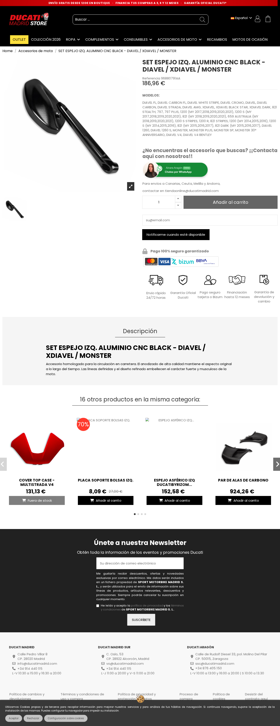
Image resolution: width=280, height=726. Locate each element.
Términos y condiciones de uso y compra (82, 696)
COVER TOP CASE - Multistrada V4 (37, 482)
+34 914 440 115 (30, 668)
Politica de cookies (221, 696)
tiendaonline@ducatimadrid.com (192, 190)
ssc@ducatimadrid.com (214, 663)
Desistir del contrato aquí (256, 696)
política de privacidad (147, 605)
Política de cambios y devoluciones (26, 696)
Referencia (151, 78)
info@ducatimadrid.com (37, 663)
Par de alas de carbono (243, 480)
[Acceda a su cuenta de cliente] (258, 19)
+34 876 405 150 (208, 668)
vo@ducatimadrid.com (125, 663)
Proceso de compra (189, 696)
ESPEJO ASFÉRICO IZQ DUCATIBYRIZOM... (174, 482)
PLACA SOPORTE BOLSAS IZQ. (105, 480)
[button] (135, 514)
